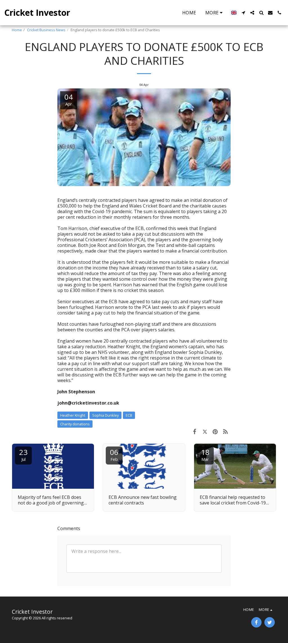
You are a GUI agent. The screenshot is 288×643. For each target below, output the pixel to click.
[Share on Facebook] (194, 431)
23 (23, 454)
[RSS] (225, 431)
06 (114, 454)
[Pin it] (215, 431)
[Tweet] (205, 431)
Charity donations (75, 424)
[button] (243, 12)
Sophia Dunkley (105, 415)
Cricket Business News (46, 29)
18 (205, 454)
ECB (129, 415)
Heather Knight (72, 415)
